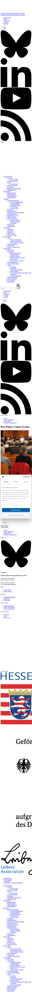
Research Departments (13, 909)
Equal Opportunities (12, 971)
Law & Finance (15, 917)
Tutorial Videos (11, 942)
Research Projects (11, 920)
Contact (6, 22)
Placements (13, 932)
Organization (10, 960)
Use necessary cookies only (16, 515)
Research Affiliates (15, 930)
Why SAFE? (10, 959)
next (5, 522)
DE (5, 28)
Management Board (16, 962)
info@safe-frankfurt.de (10, 584)
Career (9, 974)
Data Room (10, 938)
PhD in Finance (15, 980)
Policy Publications (9, 419)
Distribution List (11, 899)
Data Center (7, 936)
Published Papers (11, 902)
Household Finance (16, 914)
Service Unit (14, 968)
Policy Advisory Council (17, 951)
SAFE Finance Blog (12, 890)
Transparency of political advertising (13, 882)
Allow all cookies (16, 510)
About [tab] (26, 481)
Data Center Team (12, 944)
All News (9, 887)
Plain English (7, 17)
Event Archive (14, 893)
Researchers (10, 918)
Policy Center (7, 945)
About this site (7, 878)
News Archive (14, 888)
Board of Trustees (15, 965)
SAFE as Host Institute (16, 979)
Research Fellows (15, 929)
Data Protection (8, 879)
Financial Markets (15, 912)
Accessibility (7, 881)
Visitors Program (11, 926)
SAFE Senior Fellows (16, 950)
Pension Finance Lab (12, 924)
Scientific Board (15, 964)
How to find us (11, 989)
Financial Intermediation (17, 911)
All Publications (11, 906)
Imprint (4, 504)
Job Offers (13, 976)
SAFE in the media (12, 894)
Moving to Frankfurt (16, 985)
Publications (7, 900)
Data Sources (10, 939)
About (5, 418)
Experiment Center (12, 923)
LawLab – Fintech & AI (10, 422)
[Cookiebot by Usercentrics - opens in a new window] (23, 477)
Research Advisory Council (18, 967)
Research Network (12, 927)
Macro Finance (14, 915)
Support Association (12, 986)
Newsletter (7, 20)
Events (9, 891)
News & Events (8, 885)
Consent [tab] (5, 481)
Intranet (6, 23)
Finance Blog (7, 421)
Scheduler (9, 941)
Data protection (12, 504)
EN (5, 26)
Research (6, 908)
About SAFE (7, 957)
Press (5, 19)
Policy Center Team (16, 948)
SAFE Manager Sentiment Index (15, 921)
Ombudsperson (11, 935)
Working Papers (11, 903)
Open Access (10, 933)
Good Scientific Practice (13, 973)
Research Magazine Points (14, 897)
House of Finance (11, 988)
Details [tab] (16, 481)
